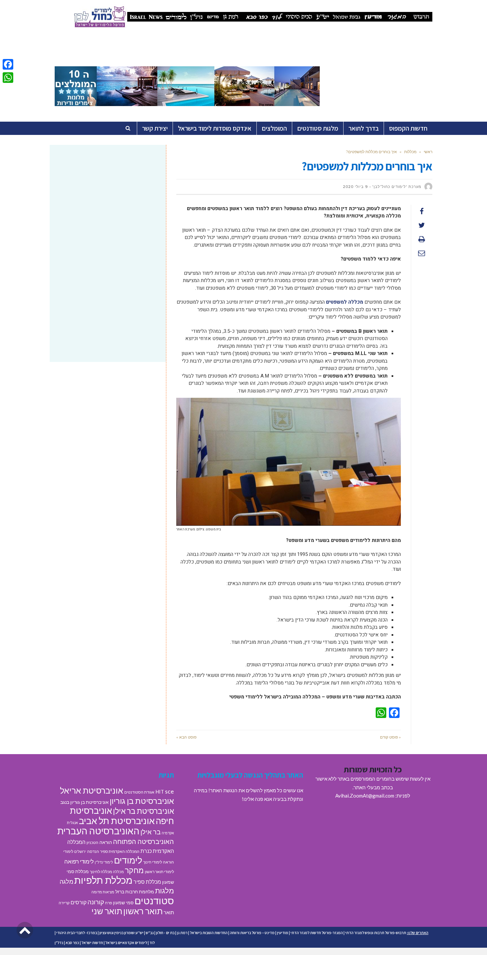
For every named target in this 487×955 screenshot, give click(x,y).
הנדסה (93, 851)
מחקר (134, 870)
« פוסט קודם (390, 737)
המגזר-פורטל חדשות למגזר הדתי (317, 932)
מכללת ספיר (147, 881)
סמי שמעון (123, 902)
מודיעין (282, 932)
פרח (108, 902)
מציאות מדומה (102, 892)
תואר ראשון (143, 911)
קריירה (64, 902)
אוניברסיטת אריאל (91, 790)
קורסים (78, 902)
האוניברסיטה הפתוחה (143, 841)
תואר (169, 912)
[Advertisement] (107, 202)
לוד (152, 942)
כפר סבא (72, 942)
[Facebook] (8, 64)
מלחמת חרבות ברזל (134, 891)
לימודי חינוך (152, 862)
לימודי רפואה (79, 861)
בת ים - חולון (165, 932)
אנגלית (72, 822)
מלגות (164, 890)
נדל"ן (59, 942)
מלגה (66, 881)
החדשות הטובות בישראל (209, 932)
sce (169, 791)
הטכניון (92, 842)
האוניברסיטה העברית (98, 830)
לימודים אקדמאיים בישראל (126, 942)
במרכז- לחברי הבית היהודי (76, 932)
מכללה (118, 871)
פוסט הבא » (186, 737)
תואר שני (106, 911)
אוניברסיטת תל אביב (117, 820)
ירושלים (80, 851)
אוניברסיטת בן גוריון (142, 801)
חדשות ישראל (92, 942)
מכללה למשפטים (344, 302)
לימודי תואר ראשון (159, 871)
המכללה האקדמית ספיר (119, 851)
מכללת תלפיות (103, 880)
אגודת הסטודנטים (139, 792)
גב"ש (150, 932)
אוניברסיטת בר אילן (143, 810)
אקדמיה (168, 833)
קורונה (95, 902)
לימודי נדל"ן (104, 862)
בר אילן (150, 832)
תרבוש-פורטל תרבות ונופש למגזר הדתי (375, 932)
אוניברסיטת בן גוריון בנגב (84, 802)
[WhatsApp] (8, 77)
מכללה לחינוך (101, 871)
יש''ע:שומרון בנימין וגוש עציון (121, 932)
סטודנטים (154, 900)
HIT (159, 792)
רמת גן (182, 932)
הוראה (105, 842)
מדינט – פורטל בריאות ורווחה (252, 932)
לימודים (128, 860)
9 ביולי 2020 (355, 186)
